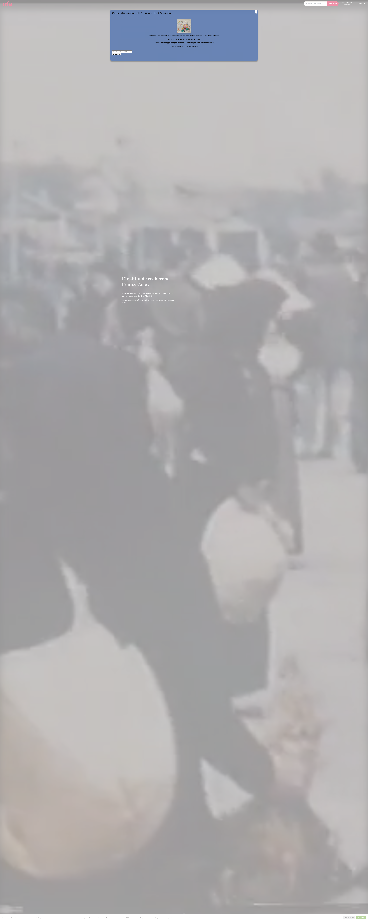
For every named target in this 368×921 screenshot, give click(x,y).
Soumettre (116, 54)
